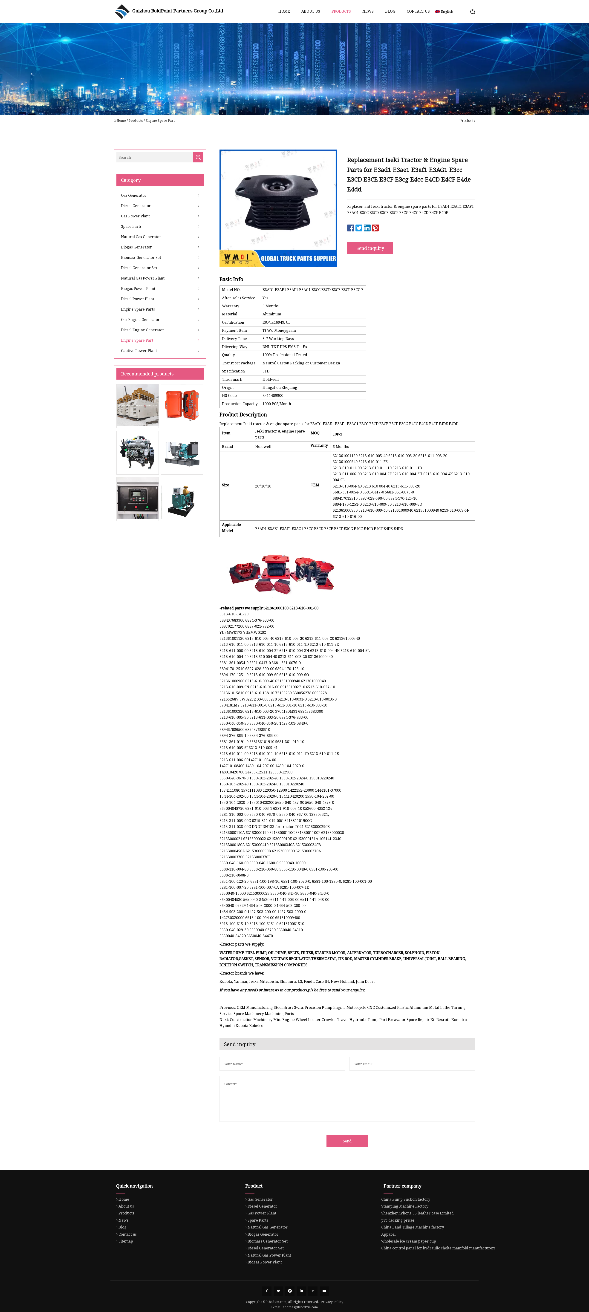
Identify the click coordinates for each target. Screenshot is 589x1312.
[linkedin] (301, 1291)
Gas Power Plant (135, 216)
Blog (390, 11)
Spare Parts (131, 226)
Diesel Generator (136, 205)
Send (347, 1141)
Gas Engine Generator (140, 319)
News (368, 11)
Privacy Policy (332, 1302)
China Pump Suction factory (405, 1199)
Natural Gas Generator (141, 236)
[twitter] (278, 1291)
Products (341, 11)
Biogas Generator (136, 247)
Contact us (418, 11)
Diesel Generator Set (139, 267)
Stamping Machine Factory (404, 1206)
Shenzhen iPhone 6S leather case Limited (417, 1213)
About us (310, 11)
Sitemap (125, 1241)
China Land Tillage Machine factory (412, 1227)
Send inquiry (370, 248)
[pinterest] (289, 1291)
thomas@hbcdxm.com (300, 1307)
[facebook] (266, 1291)
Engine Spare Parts (138, 309)
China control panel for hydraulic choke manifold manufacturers (438, 1248)
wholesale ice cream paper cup (408, 1241)
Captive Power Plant (139, 350)
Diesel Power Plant (137, 298)
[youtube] (324, 1291)
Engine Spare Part (160, 120)
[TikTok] (313, 1291)
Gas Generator (133, 195)
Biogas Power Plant (138, 288)
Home (284, 11)
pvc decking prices (397, 1220)
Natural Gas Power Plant (143, 278)
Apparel (388, 1234)
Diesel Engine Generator (142, 329)
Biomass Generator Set (141, 257)
